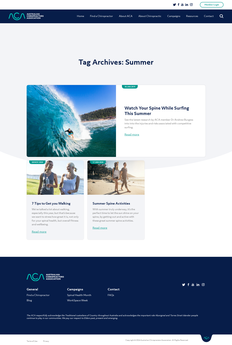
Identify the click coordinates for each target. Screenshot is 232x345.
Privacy (46, 341)
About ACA (125, 16)
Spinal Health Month (79, 295)
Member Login (211, 4)
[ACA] (26, 16)
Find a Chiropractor (101, 16)
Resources (192, 16)
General (32, 289)
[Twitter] (174, 5)
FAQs (111, 295)
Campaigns (173, 16)
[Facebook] (178, 5)
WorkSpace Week (77, 300)
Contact (209, 16)
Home (80, 16)
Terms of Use (32, 341)
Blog (29, 300)
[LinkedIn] (186, 5)
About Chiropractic (149, 16)
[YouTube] (182, 5)
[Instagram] (191, 5)
